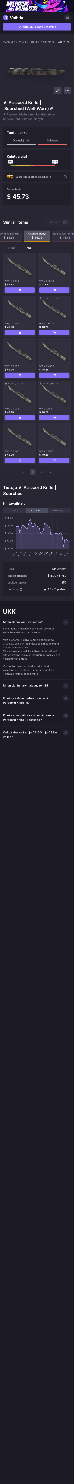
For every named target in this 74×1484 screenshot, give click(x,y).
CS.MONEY (9, 41)
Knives (22, 41)
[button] (20, 290)
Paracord (34, 41)
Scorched (48, 41)
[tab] (14, 510)
